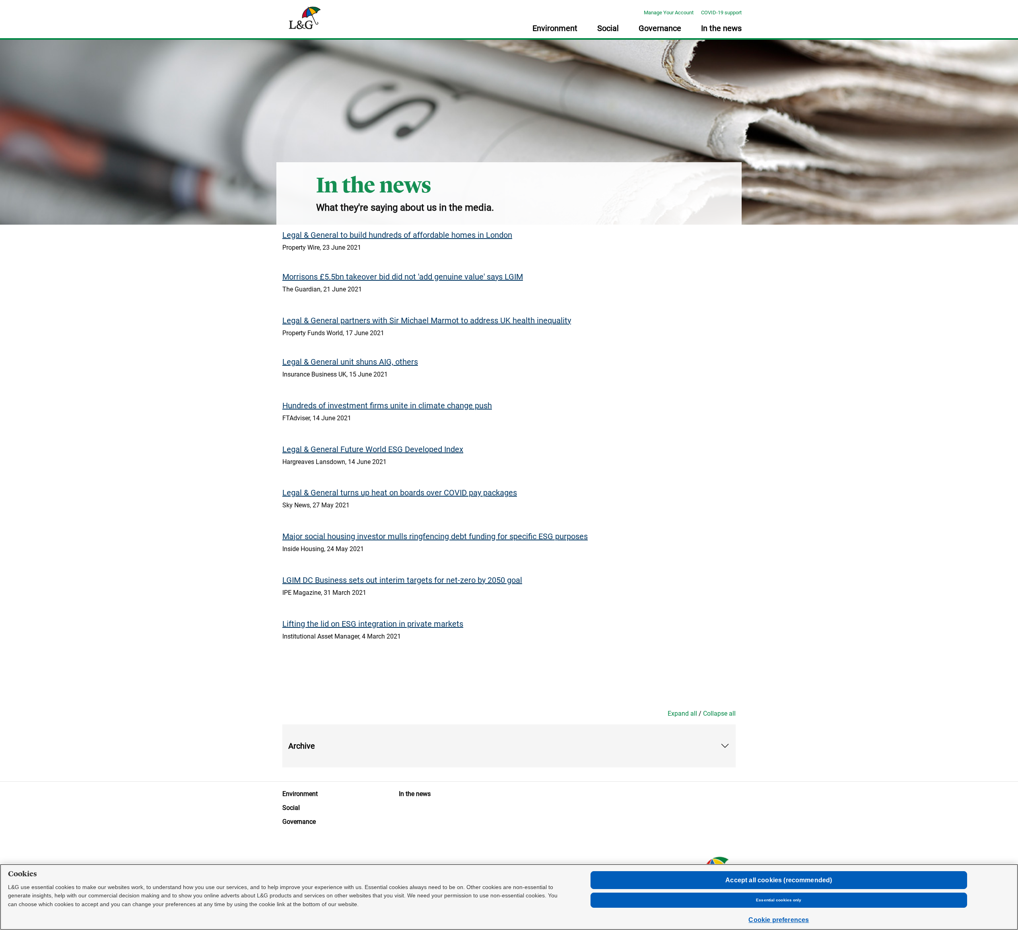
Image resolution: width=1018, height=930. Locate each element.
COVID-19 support (721, 13)
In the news (721, 28)
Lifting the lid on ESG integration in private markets (372, 624)
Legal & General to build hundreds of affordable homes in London (397, 235)
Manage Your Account (669, 13)
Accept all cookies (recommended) (778, 880)
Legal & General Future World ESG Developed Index (372, 449)
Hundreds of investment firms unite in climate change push (387, 405)
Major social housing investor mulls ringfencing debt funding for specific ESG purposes (435, 536)
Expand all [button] (682, 713)
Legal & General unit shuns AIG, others (350, 362)
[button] (509, 746)
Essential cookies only (778, 900)
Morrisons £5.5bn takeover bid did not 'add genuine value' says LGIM (402, 277)
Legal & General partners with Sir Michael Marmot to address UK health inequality (426, 320)
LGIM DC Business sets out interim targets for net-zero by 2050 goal (402, 580)
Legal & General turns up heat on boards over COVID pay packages (399, 492)
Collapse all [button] (719, 713)
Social (608, 28)
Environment (554, 28)
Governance (660, 28)
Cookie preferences (778, 919)
